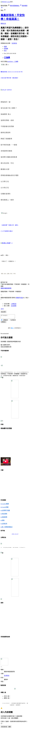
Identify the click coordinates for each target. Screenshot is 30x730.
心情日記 (13, 303)
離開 (9, 726)
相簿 (5, 46)
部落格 (6, 48)
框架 (2, 273)
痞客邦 (18, 297)
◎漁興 (7, 57)
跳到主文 (3, 23)
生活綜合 (14, 43)
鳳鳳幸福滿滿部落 (6, 288)
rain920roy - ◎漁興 (12, 61)
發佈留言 (3, 322)
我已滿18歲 (4, 726)
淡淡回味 (13, 305)
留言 (21, 297)
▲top (2, 308)
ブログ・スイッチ (15, 533)
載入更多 (3, 312)
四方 (11, 273)
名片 (5, 50)
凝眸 (8, 273)
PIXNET (8, 703)
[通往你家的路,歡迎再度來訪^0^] (15, 688)
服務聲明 (18, 705)
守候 (14, 273)
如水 (5, 273)
